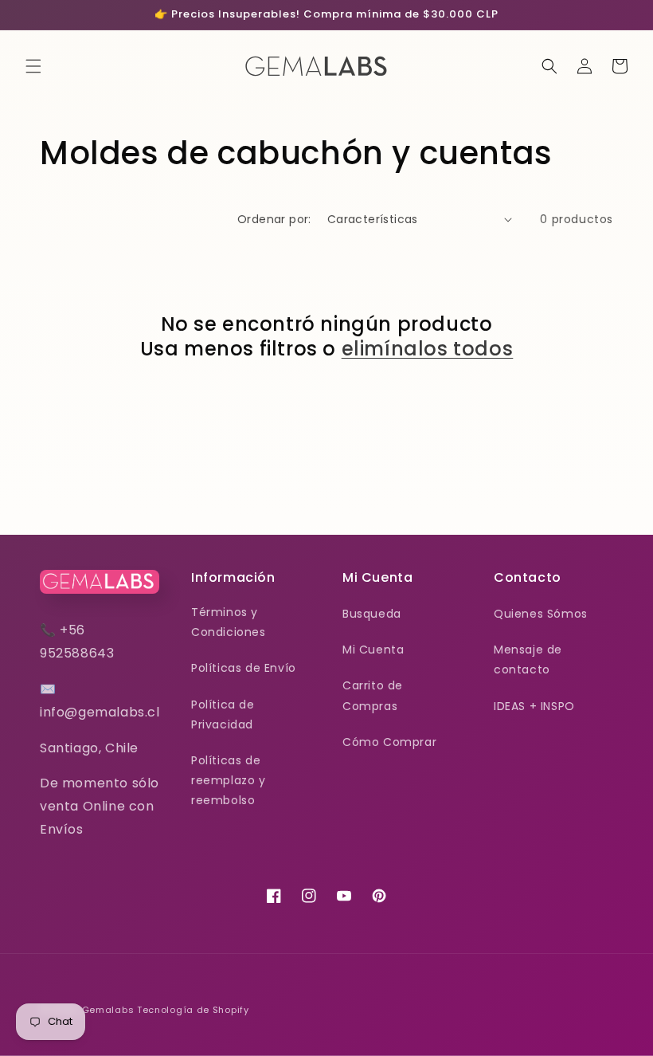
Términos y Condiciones (228, 622)
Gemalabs (108, 1009)
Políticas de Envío (243, 668)
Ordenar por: (274, 219)
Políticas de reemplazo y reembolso (228, 780)
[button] (33, 66)
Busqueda (371, 614)
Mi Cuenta (373, 650)
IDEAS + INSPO (534, 706)
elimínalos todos (428, 348)
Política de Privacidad (223, 714)
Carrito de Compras (372, 695)
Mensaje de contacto (528, 659)
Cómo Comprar (389, 742)
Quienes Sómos (541, 614)
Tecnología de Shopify (193, 1009)
